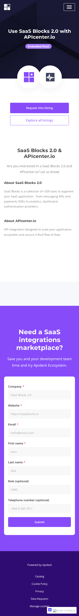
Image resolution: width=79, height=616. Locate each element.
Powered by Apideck (39, 565)
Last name (15, 462)
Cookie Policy (40, 584)
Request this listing (39, 108)
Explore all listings (39, 120)
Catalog (39, 576)
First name (15, 443)
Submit (40, 522)
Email (12, 424)
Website (13, 405)
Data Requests (39, 598)
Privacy (39, 591)
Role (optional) (18, 481)
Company (14, 386)
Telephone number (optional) (28, 500)
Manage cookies (39, 606)
